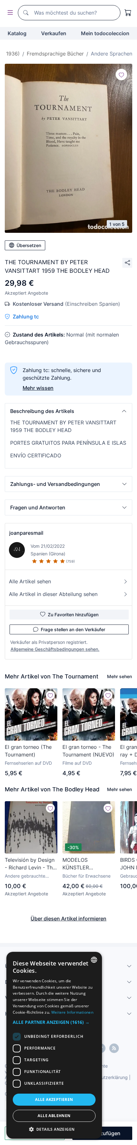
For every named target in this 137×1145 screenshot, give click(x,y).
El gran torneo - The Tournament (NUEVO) (88, 751)
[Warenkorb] (128, 13)
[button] (68, 411)
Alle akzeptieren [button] (54, 1099)
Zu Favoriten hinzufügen (73, 614)
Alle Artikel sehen (30, 581)
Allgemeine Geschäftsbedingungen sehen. (55, 649)
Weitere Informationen (72, 1012)
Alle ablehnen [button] (54, 1115)
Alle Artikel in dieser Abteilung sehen (53, 594)
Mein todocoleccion (105, 33)
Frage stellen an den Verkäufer (73, 629)
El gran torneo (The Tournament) (28, 751)
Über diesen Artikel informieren (68, 918)
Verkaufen (53, 33)
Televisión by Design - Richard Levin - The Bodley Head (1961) (30, 864)
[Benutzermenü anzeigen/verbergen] (9, 13)
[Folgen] (121, 74)
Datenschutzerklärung (105, 1077)
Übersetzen (29, 245)
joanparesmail (26, 533)
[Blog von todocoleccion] (114, 1048)
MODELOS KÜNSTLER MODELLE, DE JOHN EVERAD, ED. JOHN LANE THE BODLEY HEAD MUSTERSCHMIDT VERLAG (87, 864)
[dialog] (54, 1045)
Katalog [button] (17, 33)
